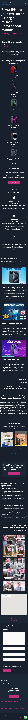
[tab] (14, 495)
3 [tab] (12, 453)
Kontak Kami (12, 696)
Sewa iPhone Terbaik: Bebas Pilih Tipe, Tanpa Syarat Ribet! (13, 708)
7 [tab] (18, 453)
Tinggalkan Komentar (5, 33)
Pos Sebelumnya (14, 618)
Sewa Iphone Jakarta (15, 33)
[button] (14, 182)
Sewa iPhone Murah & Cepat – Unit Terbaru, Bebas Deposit (13, 706)
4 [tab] (14, 453)
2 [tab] (11, 453)
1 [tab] (10, 453)
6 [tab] (16, 453)
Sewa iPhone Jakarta (6, 46)
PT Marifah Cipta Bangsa (17, 717)
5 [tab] (15, 453)
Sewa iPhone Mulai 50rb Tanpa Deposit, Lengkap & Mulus (12, 699)
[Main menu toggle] (25, 3)
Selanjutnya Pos (14, 620)
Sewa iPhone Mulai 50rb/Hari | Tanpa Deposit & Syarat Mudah (13, 701)
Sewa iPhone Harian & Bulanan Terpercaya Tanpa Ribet (12, 703)
